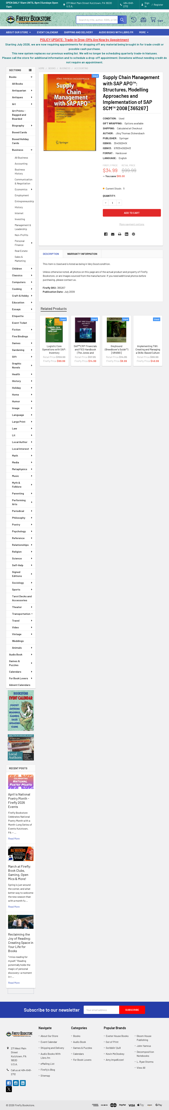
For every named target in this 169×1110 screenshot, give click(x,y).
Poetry (16, 524)
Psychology (19, 531)
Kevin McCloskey (115, 1053)
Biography (18, 125)
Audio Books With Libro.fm (116, 32)
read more (14, 838)
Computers (19, 282)
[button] (21, 710)
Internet (19, 213)
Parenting (18, 493)
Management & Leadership (23, 226)
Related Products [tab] (54, 308)
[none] (70, 112)
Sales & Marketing (20, 258)
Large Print (18, 421)
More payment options (131, 224)
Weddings (18, 640)
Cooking (17, 288)
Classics (17, 275)
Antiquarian (19, 90)
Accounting (21, 163)
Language (18, 414)
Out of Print (112, 1041)
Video (15, 627)
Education (18, 302)
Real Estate (21, 250)
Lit (13, 435)
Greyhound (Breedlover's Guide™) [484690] (116, 349)
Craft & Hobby (20, 295)
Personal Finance (19, 242)
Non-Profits (21, 234)
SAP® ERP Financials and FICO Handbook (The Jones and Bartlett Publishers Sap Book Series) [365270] (85, 354)
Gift (14, 356)
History (19, 207)
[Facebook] (106, 234)
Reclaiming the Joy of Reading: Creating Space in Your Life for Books (20, 942)
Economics (21, 189)
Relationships (20, 544)
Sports (16, 589)
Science (17, 558)
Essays (16, 309)
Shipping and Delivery (78, 32)
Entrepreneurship (24, 201)
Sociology (18, 582)
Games (16, 343)
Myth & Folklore (16, 484)
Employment (22, 195)
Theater (17, 606)
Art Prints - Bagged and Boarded (19, 114)
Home (15, 394)
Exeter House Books (117, 1035)
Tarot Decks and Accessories (22, 598)
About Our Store (17, 32)
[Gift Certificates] (144, 19)
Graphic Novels (16, 365)
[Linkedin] (127, 234)
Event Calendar (47, 32)
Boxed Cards (19, 132)
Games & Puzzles (14, 663)
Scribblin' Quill (113, 1047)
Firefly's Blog (48, 1069)
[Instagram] (16, 1083)
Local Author (19, 441)
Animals (17, 647)
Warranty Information (82, 253)
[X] (9, 1089)
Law (14, 428)
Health (16, 374)
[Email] (113, 234)
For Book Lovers (18, 678)
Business (17, 149)
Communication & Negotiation (23, 181)
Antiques (17, 97)
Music (15, 475)
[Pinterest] (133, 234)
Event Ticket (19, 322)
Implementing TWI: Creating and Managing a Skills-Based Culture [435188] (147, 350)
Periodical (18, 510)
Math (15, 455)
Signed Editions (17, 573)
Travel (15, 620)
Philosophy (18, 517)
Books (13, 76)
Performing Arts (19, 502)
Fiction (16, 329)
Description (51, 253)
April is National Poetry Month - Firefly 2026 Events (19, 800)
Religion (17, 551)
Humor (16, 401)
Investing (20, 219)
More (142, 32)
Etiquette (18, 315)
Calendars (15, 671)
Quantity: (109, 195)
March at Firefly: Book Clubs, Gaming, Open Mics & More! (19, 872)
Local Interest (20, 448)
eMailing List (47, 1063)
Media (15, 462)
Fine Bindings (20, 336)
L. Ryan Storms (145, 1061)
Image (15, 408)
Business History (20, 171)
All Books (17, 83)
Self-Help (17, 565)
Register (158, 4)
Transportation (21, 613)
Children (17, 268)
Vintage (16, 634)
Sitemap (45, 1075)
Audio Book (15, 654)
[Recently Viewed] (134, 19)
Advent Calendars (19, 684)
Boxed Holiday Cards (20, 141)
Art (14, 103)
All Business (21, 157)
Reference (18, 538)
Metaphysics (19, 469)
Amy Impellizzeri (115, 1059)
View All (141, 1067)
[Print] (120, 234)
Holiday (16, 387)
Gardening (18, 349)
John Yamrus (144, 1045)
